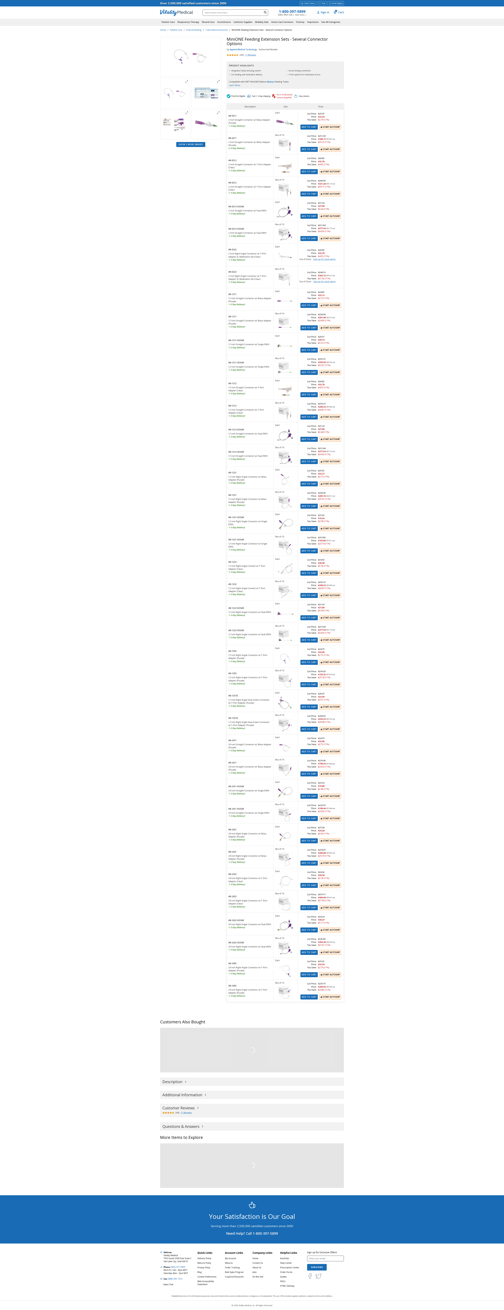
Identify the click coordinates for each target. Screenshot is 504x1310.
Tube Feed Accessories (216, 29)
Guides (283, 1276)
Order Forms (286, 1272)
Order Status (309, 3)
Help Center (286, 1263)
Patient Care (176, 29)
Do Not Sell (258, 1276)
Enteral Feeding (193, 29)
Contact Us (258, 1263)
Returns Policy (204, 1263)
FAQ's (282, 1281)
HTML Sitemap (287, 1286)
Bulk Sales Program (234, 1272)
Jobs (255, 1272)
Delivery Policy (204, 1258)
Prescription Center (289, 1267)
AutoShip (284, 1258)
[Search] (265, 12)
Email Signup (337, 3)
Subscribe (317, 1267)
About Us (257, 1267)
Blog (199, 1272)
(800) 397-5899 (178, 1267)
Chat (323, 3)
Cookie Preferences (206, 1276)
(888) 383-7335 (175, 1278)
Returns (229, 1263)
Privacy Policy (203, 1267)
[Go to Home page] (176, 12)
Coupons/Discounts (234, 1276)
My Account (230, 1258)
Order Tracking (232, 1267)
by (228, 49)
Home (163, 29)
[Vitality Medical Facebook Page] (310, 1276)
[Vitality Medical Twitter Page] (318, 1276)
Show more (190, 144)
